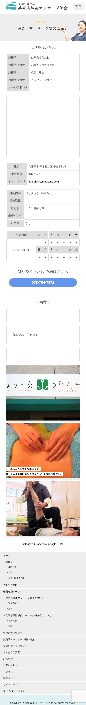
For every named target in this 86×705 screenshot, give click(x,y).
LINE (61, 544)
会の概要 (8, 562)
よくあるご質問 (11, 652)
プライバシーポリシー (15, 691)
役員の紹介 (13, 603)
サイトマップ (10, 684)
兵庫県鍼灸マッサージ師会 (37, 702)
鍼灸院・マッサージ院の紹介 (18, 639)
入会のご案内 (10, 585)
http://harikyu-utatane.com (43, 181)
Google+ (53, 544)
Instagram (27, 544)
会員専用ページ (11, 591)
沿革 (10, 572)
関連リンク (9, 678)
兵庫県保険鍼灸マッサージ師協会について (28, 615)
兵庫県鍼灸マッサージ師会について (25, 598)
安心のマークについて (15, 645)
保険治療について (12, 632)
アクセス (8, 671)
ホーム (6, 555)
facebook (42, 544)
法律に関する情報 (16, 578)
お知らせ (8, 658)
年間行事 (12, 567)
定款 (10, 608)
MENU (78, 6)
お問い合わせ (10, 665)
